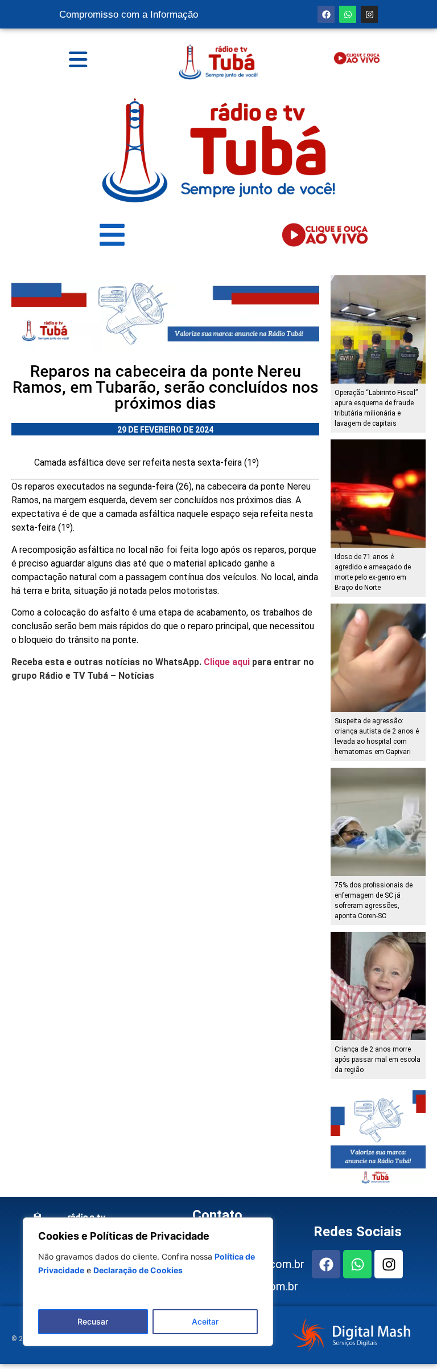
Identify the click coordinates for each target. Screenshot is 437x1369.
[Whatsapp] (347, 14)
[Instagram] (369, 14)
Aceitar (205, 1321)
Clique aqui (227, 662)
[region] (148, 1281)
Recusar (92, 1321)
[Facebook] (326, 14)
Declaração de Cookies (138, 1270)
